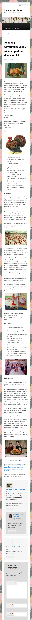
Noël (18, 467)
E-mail (10, 613)
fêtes (5, 467)
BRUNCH (21, 25)
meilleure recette (11, 467)
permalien (6, 470)
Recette (21, 464)
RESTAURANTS (9, 28)
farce (24, 466)
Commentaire (12, 583)
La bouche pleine (13, 10)
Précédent (7, 34)
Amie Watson (16, 431)
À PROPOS (13, 25)
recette (21, 467)
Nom (10, 605)
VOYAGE (17, 28)
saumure (6, 469)
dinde (21, 466)
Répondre (10, 509)
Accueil (6, 25)
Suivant (25, 34)
